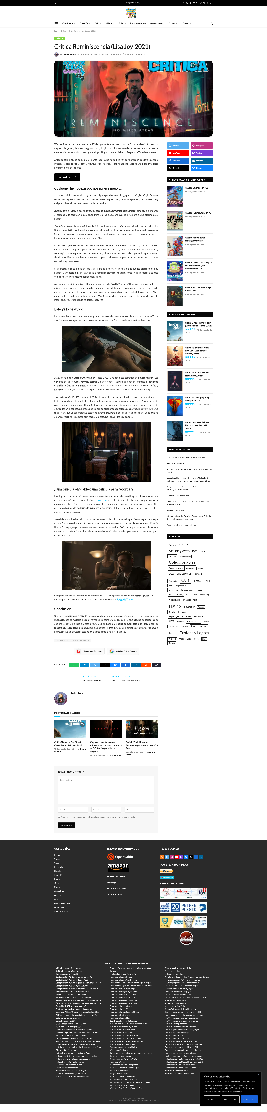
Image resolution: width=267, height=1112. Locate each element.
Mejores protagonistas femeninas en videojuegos (186, 997)
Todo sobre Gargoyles (119, 985)
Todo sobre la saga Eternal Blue (123, 994)
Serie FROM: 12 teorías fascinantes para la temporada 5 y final (142, 745)
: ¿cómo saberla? (71, 1006)
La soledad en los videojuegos (122, 1076)
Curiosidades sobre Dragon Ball (124, 1044)
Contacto (187, 23)
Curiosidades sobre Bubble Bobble (125, 1035)
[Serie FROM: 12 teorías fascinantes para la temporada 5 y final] (142, 729)
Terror (173, 633)
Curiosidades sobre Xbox (121, 1032)
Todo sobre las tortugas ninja (122, 988)
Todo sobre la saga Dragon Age (124, 974)
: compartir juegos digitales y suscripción (76, 1015)
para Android (67, 974)
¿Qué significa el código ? (68, 1026)
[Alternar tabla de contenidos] (74, 177)
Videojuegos (67, 23)
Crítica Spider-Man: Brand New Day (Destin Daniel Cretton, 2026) (197, 350)
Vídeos (109, 23)
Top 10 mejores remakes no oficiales (180, 1026)
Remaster (182, 612)
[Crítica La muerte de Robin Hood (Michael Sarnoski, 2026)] (175, 431)
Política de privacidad (116, 888)
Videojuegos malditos (174, 974)
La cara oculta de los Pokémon (123, 1085)
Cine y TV (84, 23)
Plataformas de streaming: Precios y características (187, 977)
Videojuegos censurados (175, 1000)
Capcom (172, 556)
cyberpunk (102, 500)
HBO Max (197, 581)
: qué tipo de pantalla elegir (71, 994)
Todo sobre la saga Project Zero (123, 991)
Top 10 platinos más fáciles (176, 1035)
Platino (175, 606)
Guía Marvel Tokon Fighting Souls (181, 525)
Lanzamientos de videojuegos (181, 590)
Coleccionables (182, 562)
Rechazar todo (230, 1099)
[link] (55, 3)
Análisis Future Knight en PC (198, 212)
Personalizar (212, 1099)
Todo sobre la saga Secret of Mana (124, 1012)
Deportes (201, 568)
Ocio (97, 23)
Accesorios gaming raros (175, 1003)
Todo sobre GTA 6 (117, 1062)
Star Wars (184, 627)
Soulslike (206, 622)
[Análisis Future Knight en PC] (175, 221)
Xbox (204, 639)
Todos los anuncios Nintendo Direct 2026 (182, 1067)
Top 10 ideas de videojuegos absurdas (181, 1041)
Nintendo (174, 599)
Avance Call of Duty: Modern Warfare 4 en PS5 (187, 457)
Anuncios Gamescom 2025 (176, 1070)
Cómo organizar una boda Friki (178, 968)
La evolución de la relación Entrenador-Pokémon (131, 1082)
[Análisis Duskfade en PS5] (175, 196)
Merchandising (176, 594)
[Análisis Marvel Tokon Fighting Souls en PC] (175, 246)
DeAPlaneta (190, 568)
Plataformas (190, 599)
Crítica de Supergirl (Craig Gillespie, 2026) (197, 399)
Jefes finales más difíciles (175, 1006)
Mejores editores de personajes (178, 994)
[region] (230, 1089)
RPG (171, 621)
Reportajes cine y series (180, 616)
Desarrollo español (180, 573)
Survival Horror (199, 626)
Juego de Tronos (125, 599)
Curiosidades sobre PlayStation (123, 1026)
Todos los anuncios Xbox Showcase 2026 (182, 1064)
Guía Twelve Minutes (91, 680)
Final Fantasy (173, 581)
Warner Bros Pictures (81, 640)
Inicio (56, 31)
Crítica (63, 31)
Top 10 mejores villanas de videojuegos (181, 1021)
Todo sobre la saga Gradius (121, 1006)
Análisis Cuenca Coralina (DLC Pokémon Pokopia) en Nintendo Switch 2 (199, 265)
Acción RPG (183, 545)
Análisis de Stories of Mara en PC (126, 680)
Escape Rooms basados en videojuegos (181, 985)
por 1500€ (75, 985)
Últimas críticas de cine (182, 315)
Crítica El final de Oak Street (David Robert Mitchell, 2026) (68, 743)
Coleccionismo (176, 568)
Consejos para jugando (74, 1029)
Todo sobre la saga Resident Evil (123, 1003)
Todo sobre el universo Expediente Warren (74, 1053)
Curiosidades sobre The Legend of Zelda (127, 1041)
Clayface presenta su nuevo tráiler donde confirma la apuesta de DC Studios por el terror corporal (106, 746)
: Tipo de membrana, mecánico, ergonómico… (79, 1003)
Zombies (172, 643)
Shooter (180, 621)
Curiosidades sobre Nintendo (122, 1029)
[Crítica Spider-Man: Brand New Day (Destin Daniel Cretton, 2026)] (175, 356)
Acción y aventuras (183, 551)
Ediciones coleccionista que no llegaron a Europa (131, 1053)
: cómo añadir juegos (68, 968)
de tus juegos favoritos (68, 1018)
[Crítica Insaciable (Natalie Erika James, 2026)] (175, 381)
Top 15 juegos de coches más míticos (180, 1053)
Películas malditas (172, 971)
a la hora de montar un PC (73, 991)
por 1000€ (78, 983)
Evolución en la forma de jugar (178, 991)
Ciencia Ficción (62, 640)
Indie (207, 580)
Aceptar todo (249, 1099)
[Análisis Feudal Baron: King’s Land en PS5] (175, 296)
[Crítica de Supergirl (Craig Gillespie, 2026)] (175, 406)
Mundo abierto (191, 595)
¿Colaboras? (173, 23)
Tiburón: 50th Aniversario (67, 1050)
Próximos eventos (138, 23)
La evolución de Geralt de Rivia (123, 1079)
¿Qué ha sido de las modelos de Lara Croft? (128, 1024)
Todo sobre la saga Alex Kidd (122, 997)
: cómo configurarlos (74, 1009)
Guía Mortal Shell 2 (175, 463)
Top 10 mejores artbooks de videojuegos (182, 1029)
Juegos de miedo (182, 586)
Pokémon (201, 607)
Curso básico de (65, 1021)
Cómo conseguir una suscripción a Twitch (77, 1032)
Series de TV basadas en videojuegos (71, 1035)
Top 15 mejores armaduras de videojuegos (183, 1050)
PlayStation (189, 606)
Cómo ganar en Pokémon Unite (123, 1059)
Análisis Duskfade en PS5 (196, 188)
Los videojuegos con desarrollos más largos (74, 1038)
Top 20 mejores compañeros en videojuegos (183, 1056)
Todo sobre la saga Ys (119, 1009)
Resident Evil (199, 616)
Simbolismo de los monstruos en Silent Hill (183, 1012)
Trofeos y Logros (194, 632)
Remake (172, 612)
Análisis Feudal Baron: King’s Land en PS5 (198, 289)
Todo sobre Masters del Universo (70, 1062)
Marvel (199, 590)
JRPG (171, 586)
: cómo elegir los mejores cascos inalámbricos (78, 1000)
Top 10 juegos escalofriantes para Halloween (184, 1044)
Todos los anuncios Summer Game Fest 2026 (184, 1059)
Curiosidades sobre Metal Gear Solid (126, 1038)
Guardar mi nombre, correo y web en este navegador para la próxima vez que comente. (98, 817)
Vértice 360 (172, 639)
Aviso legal (111, 882)
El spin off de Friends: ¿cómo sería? (71, 1073)
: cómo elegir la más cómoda (73, 997)
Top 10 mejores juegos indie (177, 1024)
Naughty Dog (204, 595)
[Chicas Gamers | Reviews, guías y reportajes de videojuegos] (131, 13)
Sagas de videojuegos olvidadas (123, 1047)
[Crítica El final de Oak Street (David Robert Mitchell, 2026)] (70, 729)
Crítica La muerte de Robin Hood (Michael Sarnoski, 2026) (197, 425)
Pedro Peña (69, 54)
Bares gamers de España (120, 1056)
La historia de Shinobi (119, 1070)
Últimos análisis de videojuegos (187, 180)
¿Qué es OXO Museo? (119, 1050)
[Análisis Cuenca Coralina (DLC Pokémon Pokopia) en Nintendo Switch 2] (175, 271)
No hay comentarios (111, 54)
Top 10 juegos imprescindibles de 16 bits (182, 1047)
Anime (203, 551)
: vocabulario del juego (71, 1024)
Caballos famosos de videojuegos (179, 988)
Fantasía (198, 573)
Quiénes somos (156, 23)
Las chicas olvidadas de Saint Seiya (124, 1021)
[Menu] (56, 23)
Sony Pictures (193, 621)
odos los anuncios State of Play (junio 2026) (184, 1062)
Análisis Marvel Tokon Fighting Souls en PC (195, 239)
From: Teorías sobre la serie (67, 1067)
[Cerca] (258, 1074)
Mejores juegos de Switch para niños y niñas (183, 983)
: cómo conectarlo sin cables (77, 1012)
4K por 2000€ (77, 988)
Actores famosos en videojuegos (124, 1064)
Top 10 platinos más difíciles (177, 1038)
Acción (172, 545)
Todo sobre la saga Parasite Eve (123, 1000)
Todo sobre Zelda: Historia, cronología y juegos (130, 983)
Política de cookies (115, 894)
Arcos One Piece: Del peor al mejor (71, 1070)
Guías (121, 23)
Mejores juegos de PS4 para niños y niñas (182, 980)
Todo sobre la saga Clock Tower (123, 980)
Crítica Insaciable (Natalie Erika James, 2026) (197, 374)
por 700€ (72, 980)
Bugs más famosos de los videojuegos (180, 1009)
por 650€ (74, 977)
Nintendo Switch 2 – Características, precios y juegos (78, 1041)
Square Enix (173, 627)
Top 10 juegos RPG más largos (177, 1032)
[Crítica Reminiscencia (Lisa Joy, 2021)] (133, 99)
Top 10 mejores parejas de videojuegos (181, 1018)
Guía (185, 580)
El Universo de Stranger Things (69, 1064)
